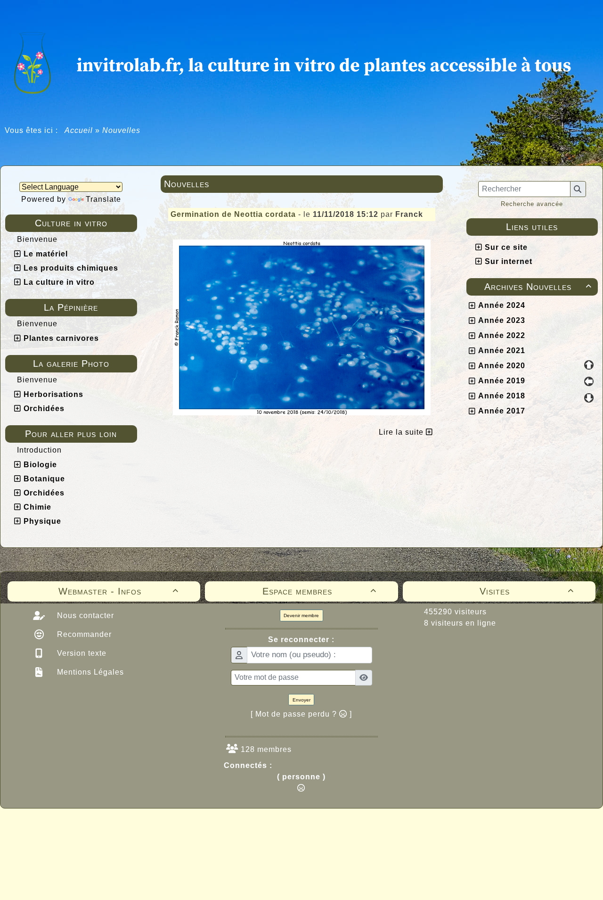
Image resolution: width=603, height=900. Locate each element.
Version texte (80, 653)
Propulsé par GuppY (227, 826)
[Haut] (589, 365)
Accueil (79, 130)
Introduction (39, 450)
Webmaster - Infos (118, 591)
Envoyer (301, 699)
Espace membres (319, 591)
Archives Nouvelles (538, 286)
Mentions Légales (89, 672)
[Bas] (589, 398)
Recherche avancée (532, 203)
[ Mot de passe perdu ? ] (301, 714)
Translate (103, 199)
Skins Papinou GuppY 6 (262, 837)
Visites (527, 591)
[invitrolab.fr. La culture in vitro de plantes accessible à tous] (301, 62)
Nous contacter (84, 615)
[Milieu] (589, 381)
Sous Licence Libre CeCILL (361, 826)
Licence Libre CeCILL (345, 837)
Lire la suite (402, 432)
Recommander (83, 634)
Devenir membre (301, 615)
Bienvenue (37, 239)
